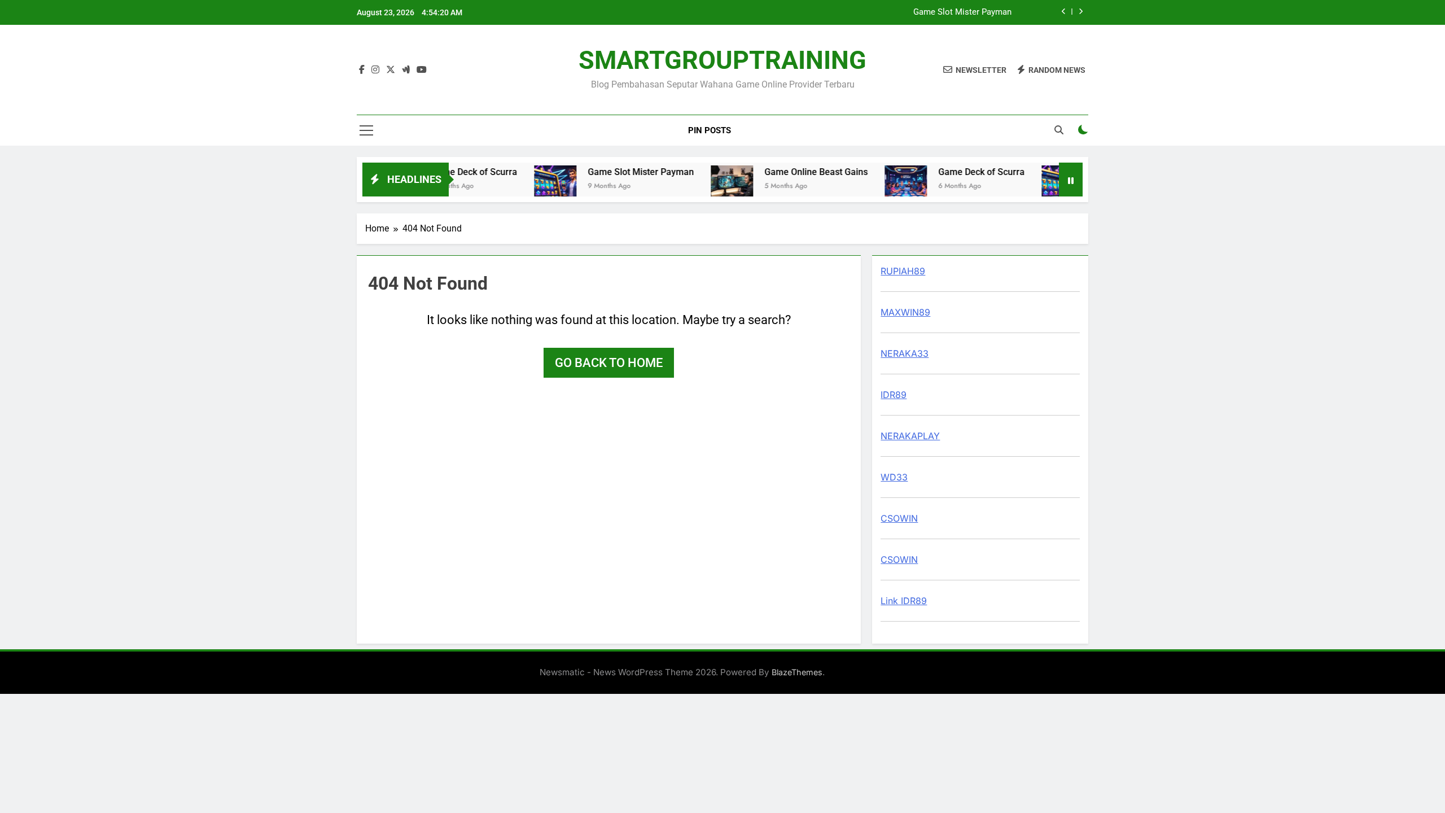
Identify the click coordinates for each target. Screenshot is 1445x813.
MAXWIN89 (905, 312)
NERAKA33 (905, 353)
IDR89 (894, 394)
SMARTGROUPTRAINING (722, 60)
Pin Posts (709, 130)
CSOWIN (899, 518)
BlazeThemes (797, 672)
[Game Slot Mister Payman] (540, 186)
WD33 (894, 477)
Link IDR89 (904, 600)
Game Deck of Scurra (459, 172)
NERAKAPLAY (910, 436)
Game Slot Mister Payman (962, 12)
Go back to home (609, 363)
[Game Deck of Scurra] (891, 186)
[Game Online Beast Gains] (717, 186)
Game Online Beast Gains (801, 172)
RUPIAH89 (903, 271)
